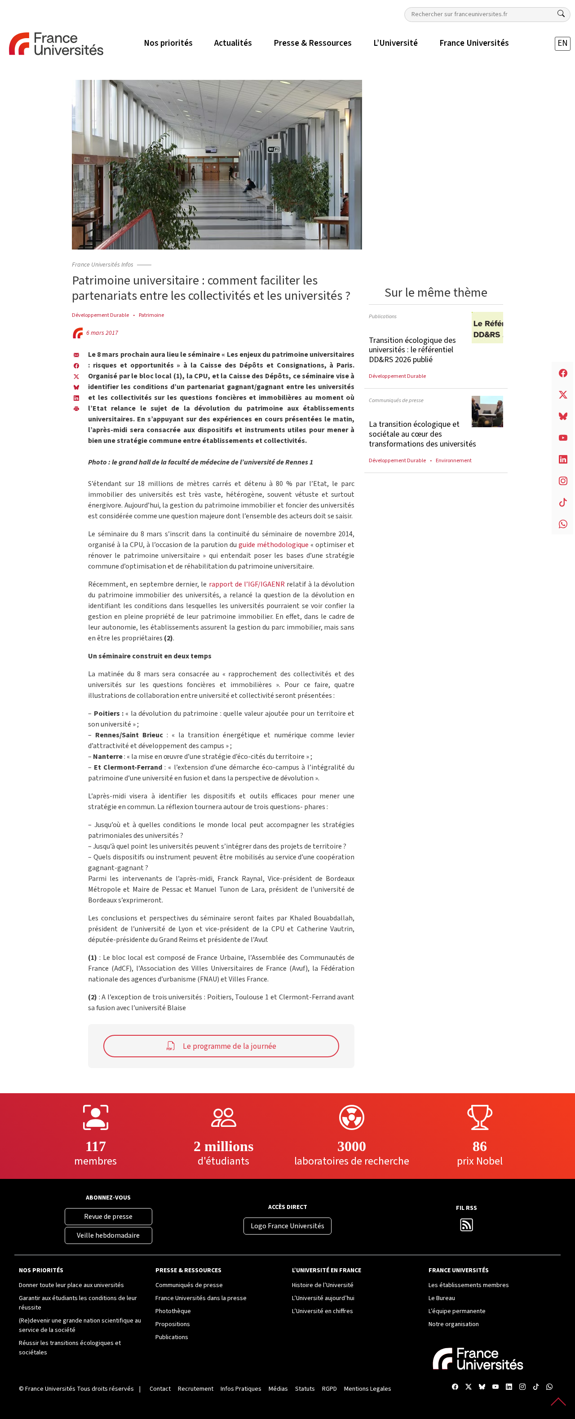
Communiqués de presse (396, 400)
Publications (383, 316)
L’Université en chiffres (322, 1311)
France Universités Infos (102, 264)
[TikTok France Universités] (536, 1387)
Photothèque (173, 1311)
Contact (160, 1388)
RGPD (329, 1388)
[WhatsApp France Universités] (549, 1387)
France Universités (50, 1388)
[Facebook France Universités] (76, 365)
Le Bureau (442, 1298)
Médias (278, 1388)
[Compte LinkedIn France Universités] (509, 1387)
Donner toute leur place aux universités (71, 1285)
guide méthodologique (274, 545)
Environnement (454, 460)
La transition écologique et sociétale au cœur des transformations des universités (422, 434)
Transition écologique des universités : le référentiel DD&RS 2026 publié (412, 350)
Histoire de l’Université (323, 1285)
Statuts (305, 1388)
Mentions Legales (367, 1388)
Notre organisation (454, 1324)
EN (562, 43)
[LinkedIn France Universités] (76, 398)
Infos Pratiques (241, 1388)
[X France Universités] (76, 376)
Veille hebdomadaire (108, 1235)
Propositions (172, 1324)
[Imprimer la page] (76, 408)
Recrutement (195, 1388)
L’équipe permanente (457, 1311)
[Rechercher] (561, 14)
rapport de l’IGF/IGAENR (247, 584)
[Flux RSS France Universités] (466, 1227)
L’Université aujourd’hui (323, 1298)
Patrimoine (151, 315)
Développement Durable (100, 315)
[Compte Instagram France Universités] (522, 1387)
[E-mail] (76, 354)
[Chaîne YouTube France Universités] (495, 1387)
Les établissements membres (469, 1285)
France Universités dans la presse (201, 1298)
